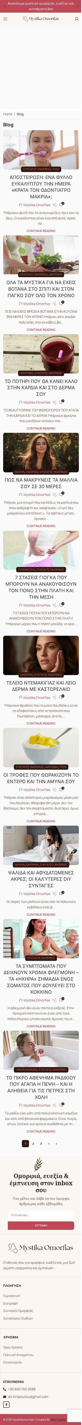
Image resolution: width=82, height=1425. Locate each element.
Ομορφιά (31, 465)
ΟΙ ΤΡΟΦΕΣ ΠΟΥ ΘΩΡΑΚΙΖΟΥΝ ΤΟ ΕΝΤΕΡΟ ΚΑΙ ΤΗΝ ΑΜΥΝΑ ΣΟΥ (39, 770)
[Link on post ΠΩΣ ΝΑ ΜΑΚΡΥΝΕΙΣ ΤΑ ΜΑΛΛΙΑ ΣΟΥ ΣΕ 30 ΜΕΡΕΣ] (39, 447)
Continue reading (39, 229)
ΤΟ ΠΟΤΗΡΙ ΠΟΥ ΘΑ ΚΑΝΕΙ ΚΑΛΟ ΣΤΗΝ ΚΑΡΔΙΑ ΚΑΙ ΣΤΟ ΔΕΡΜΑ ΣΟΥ (39, 382)
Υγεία (53, 167)
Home (7, 114)
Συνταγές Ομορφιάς (17, 1301)
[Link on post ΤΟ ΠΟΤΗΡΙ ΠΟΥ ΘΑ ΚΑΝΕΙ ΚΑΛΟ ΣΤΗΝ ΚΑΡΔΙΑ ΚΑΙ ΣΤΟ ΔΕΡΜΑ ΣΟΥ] (39, 350)
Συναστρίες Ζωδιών (16, 1308)
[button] (4, 6)
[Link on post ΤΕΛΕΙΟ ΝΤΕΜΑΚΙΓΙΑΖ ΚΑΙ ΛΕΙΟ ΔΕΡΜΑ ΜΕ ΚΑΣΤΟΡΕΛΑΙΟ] (39, 646)
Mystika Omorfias (35, 203)
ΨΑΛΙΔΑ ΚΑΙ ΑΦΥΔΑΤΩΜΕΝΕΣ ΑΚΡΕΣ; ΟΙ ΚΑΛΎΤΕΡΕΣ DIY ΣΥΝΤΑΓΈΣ (40, 872)
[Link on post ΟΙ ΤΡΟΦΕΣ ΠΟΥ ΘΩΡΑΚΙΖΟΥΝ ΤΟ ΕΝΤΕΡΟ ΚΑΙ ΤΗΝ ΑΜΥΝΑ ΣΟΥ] (39, 737)
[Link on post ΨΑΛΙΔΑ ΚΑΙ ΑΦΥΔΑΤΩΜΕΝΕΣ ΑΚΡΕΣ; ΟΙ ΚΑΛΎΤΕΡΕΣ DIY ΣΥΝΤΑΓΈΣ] (39, 839)
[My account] (73, 19)
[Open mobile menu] (5, 19)
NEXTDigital (56, 1410)
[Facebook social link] (5, 1395)
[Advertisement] (41, 68)
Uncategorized (25, 1060)
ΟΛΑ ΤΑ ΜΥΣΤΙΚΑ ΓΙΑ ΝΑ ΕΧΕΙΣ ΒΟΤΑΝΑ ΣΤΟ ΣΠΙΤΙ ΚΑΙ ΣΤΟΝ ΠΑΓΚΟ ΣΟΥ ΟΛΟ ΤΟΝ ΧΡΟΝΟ (39, 285)
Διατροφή (54, 271)
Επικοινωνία (11, 1352)
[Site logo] (40, 18)
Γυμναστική (25, 561)
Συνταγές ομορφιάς (35, 167)
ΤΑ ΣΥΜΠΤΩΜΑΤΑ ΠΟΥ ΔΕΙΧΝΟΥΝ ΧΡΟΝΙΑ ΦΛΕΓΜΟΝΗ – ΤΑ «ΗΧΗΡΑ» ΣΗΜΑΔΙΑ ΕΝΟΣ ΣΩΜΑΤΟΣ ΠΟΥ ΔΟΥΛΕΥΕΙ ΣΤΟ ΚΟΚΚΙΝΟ (39, 970)
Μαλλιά (18, 465)
